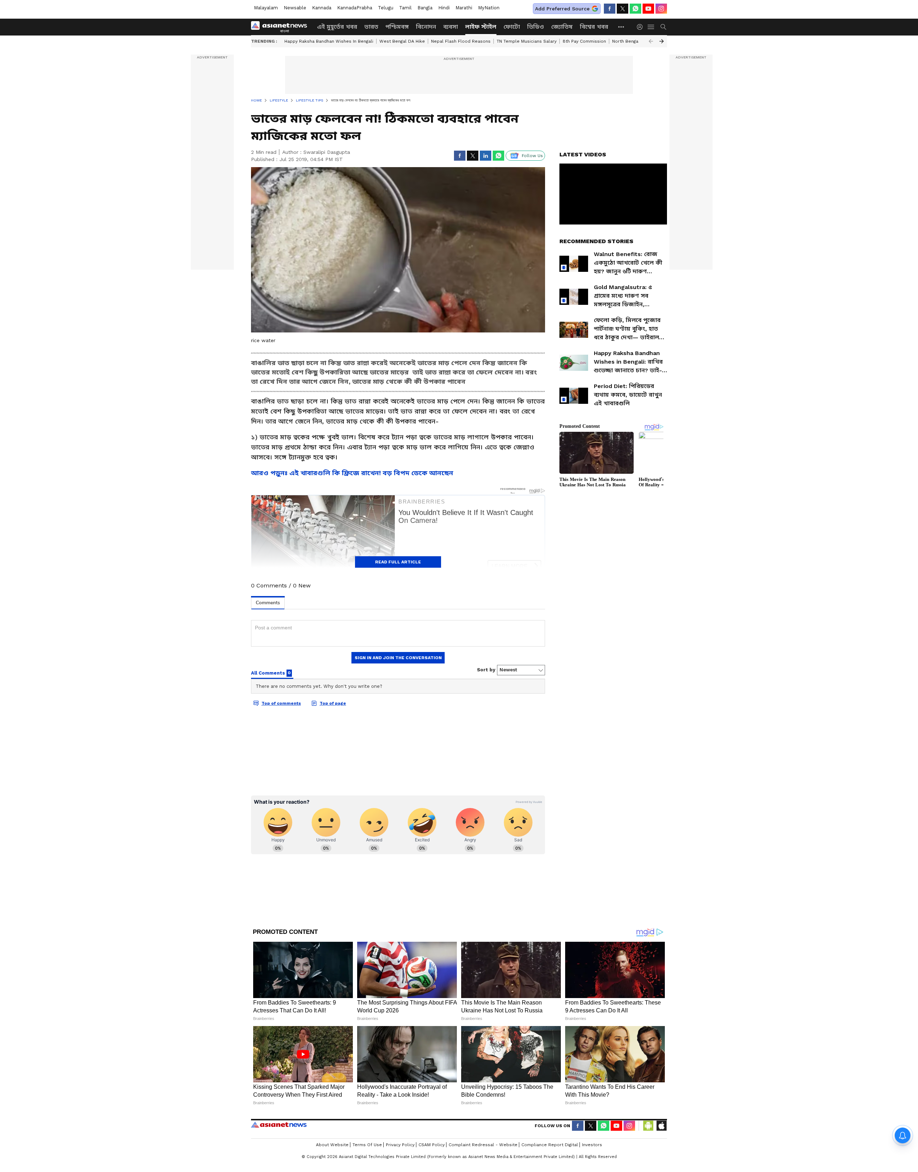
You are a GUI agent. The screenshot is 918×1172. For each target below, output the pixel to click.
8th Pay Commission (584, 41)
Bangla (424, 7)
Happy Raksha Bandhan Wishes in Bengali (328, 41)
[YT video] (648, 9)
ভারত (371, 26)
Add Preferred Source (562, 8)
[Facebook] (609, 9)
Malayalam (266, 7)
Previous (650, 41)
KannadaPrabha (354, 7)
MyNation (489, 7)
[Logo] (281, 27)
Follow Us (532, 155)
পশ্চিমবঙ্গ (397, 26)
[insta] (661, 9)
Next (661, 41)
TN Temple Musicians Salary (527, 41)
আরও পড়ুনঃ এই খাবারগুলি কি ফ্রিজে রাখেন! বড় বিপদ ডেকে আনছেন (352, 473)
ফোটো (511, 26)
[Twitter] (622, 9)
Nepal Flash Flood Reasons (461, 41)
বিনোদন (426, 26)
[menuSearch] (663, 27)
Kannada (321, 7)
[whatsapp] (635, 9)
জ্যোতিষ (562, 26)
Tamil (405, 7)
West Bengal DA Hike (402, 41)
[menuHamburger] (651, 27)
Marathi (463, 7)
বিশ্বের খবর (594, 26)
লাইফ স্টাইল (480, 26)
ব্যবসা (450, 26)
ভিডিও (535, 26)
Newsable (295, 7)
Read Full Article (398, 561)
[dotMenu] (621, 26)
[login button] (641, 27)
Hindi (444, 7)
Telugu (385, 7)
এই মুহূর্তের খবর (337, 26)
